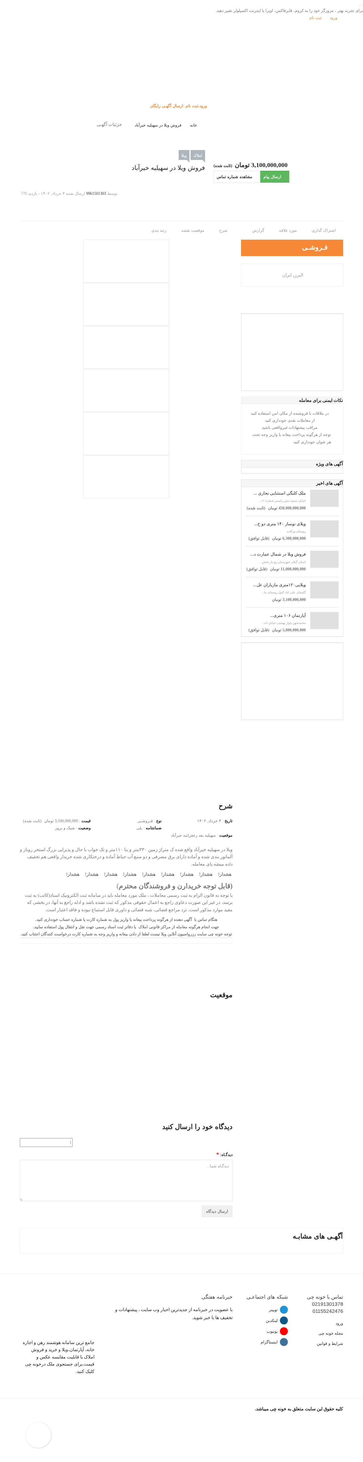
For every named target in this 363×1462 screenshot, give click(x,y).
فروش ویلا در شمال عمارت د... (278, 554)
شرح (224, 230)
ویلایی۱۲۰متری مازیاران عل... (279, 585)
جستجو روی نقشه (182, 82)
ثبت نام (316, 18)
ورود (334, 18)
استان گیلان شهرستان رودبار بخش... (282, 562)
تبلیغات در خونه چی (181, 89)
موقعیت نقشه (193, 230)
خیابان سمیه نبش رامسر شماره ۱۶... (282, 500)
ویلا (184, 155)
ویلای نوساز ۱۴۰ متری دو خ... (280, 524)
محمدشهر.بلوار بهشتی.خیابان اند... (283, 623)
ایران (287, 275)
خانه (193, 125)
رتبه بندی (159, 230)
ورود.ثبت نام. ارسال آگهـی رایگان (179, 106)
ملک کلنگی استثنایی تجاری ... (280, 493)
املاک (197, 155)
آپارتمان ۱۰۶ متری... (288, 615)
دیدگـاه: (224, 1154)
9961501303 (96, 193)
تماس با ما (181, 96)
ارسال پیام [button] (272, 176)
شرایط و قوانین (330, 1343)
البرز (298, 275)
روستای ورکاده (296, 531)
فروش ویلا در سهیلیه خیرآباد (158, 125)
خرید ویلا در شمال (181, 68)
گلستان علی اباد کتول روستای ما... (283, 592)
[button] (237, 177)
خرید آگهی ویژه (182, 75)
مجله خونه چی (330, 1333)
